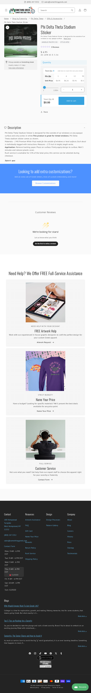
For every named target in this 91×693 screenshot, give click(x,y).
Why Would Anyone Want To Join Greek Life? (21, 605)
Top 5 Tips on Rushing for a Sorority (18, 620)
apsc (67, 42)
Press (69, 542)
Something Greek (41, 685)
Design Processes (53, 520)
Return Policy (30, 548)
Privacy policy (45, 687)
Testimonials (72, 553)
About (69, 520)
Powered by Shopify (54, 685)
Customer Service (45, 468)
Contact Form (44, 479)
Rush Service (30, 553)
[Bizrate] (87, 691)
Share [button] (45, 112)
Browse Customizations (46, 183)
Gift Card (28, 531)
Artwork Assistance (33, 520)
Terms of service (57, 687)
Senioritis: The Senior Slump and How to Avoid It (23, 635)
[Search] (72, 10)
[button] (5, 10)
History (70, 536)
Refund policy (34, 687)
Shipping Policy (31, 559)
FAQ (27, 525)
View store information (16, 68)
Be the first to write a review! (45, 243)
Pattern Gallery (52, 525)
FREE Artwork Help (45, 331)
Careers (70, 531)
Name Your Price (45, 399)
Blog (69, 525)
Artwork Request (44, 342)
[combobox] (56, 10)
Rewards (28, 542)
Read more (67, 38)
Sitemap (70, 548)
